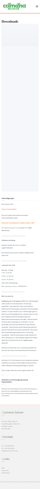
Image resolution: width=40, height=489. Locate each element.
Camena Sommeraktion (9, 209)
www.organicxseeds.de (25, 370)
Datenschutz (6, 473)
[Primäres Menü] (36, 6)
